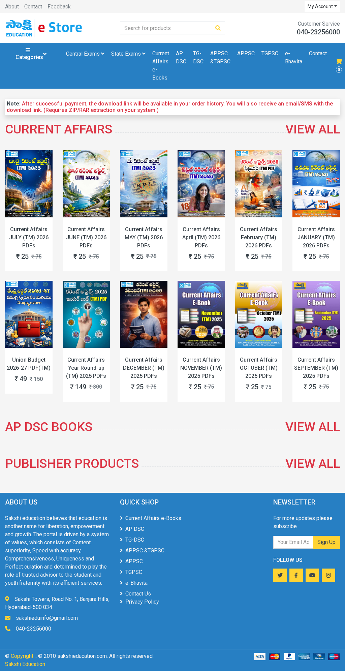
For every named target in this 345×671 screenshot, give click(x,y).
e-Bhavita (293, 57)
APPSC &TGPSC (220, 57)
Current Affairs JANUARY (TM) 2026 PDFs (316, 237)
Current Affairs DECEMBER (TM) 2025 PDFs (143, 368)
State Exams (126, 54)
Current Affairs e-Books (160, 65)
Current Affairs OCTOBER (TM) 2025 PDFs (259, 368)
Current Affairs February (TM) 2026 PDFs (258, 237)
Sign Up (326, 542)
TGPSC (269, 53)
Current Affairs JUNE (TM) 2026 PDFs (86, 237)
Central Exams (83, 54)
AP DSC (181, 57)
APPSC (246, 53)
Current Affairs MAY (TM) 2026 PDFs (144, 237)
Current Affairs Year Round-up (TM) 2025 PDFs (86, 368)
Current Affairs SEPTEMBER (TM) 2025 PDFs (316, 368)
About (12, 6)
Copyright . (23, 656)
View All (312, 129)
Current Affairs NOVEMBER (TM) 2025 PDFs (201, 368)
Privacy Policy (142, 602)
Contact (33, 6)
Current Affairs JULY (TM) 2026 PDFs (29, 237)
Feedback (59, 6)
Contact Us (138, 593)
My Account (320, 6)
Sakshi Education (25, 664)
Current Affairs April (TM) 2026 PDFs (201, 237)
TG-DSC (198, 57)
